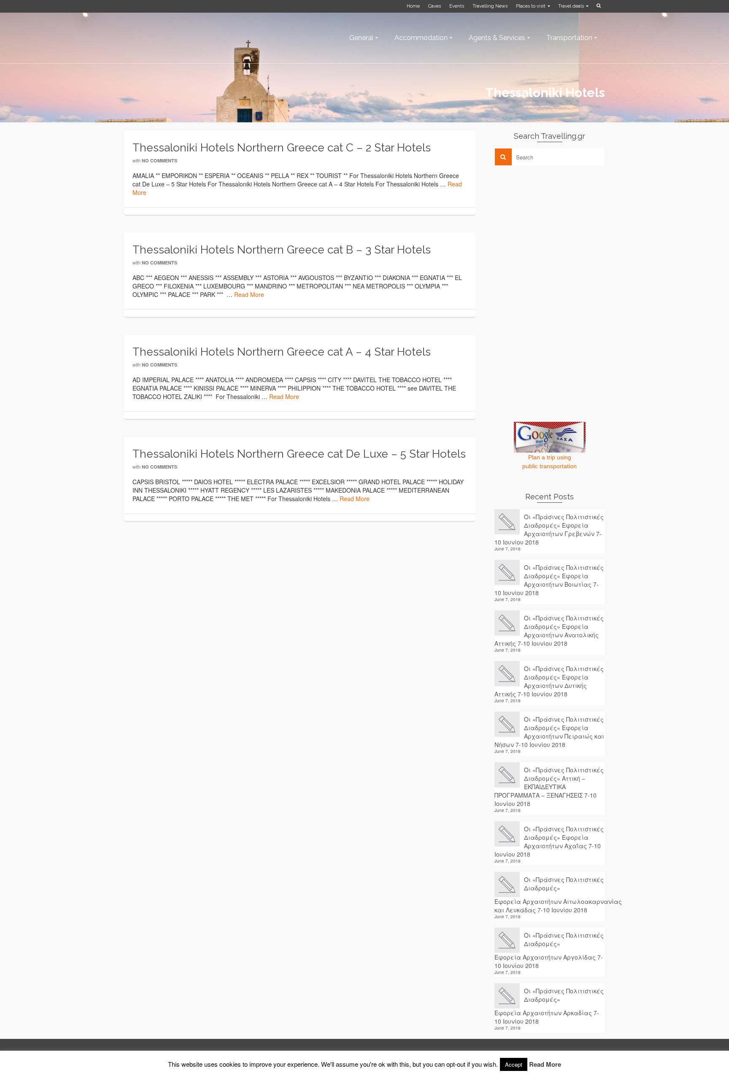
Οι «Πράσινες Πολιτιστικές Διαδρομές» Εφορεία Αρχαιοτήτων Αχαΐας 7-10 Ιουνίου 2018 (549, 841)
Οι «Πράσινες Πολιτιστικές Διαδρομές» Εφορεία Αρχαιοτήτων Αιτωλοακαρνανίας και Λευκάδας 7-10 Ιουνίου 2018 (549, 894)
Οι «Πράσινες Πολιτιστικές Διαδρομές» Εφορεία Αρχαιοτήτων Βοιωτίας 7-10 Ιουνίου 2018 (549, 580)
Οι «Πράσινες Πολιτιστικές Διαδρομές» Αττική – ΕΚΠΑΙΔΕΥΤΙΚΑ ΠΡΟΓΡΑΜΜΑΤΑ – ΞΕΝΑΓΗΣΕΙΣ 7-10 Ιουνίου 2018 (549, 787)
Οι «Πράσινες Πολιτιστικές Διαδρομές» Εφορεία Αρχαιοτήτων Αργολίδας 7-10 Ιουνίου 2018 (549, 950)
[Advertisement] (557, 230)
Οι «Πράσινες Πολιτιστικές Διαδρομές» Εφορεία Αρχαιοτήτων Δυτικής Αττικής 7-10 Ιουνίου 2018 (549, 681)
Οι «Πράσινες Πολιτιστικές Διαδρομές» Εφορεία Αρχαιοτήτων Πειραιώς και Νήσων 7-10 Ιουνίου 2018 (549, 732)
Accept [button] (513, 1064)
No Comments (159, 160)
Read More (249, 294)
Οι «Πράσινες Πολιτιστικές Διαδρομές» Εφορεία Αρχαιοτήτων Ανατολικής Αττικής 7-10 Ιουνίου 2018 (549, 630)
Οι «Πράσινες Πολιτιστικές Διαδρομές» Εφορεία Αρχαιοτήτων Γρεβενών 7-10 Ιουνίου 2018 (549, 529)
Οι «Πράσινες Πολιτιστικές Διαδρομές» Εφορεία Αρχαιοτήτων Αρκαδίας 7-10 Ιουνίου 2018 (549, 1006)
